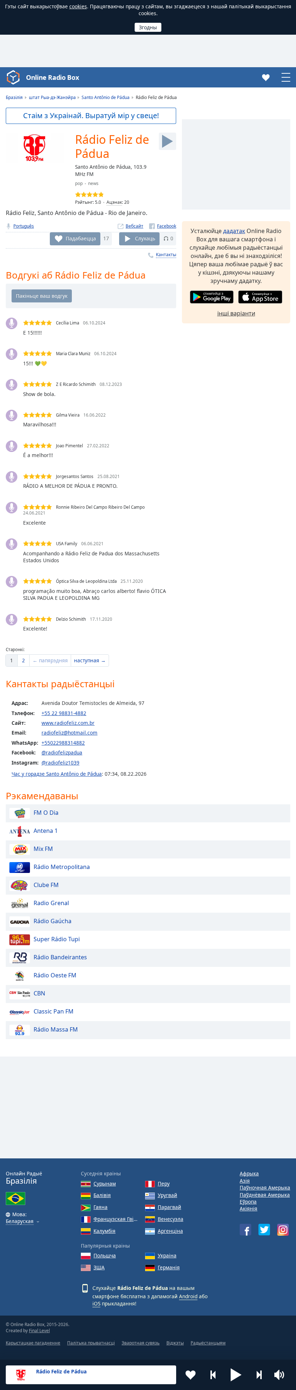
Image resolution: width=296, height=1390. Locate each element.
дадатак (234, 231)
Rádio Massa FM (56, 1030)
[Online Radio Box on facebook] (245, 1229)
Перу (164, 1183)
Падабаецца (81, 238)
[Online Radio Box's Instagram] (283, 1230)
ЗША (99, 1267)
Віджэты (175, 1343)
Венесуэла (170, 1218)
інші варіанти (236, 313)
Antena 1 (46, 831)
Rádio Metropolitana (62, 867)
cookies (78, 6)
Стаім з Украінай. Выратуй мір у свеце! (91, 115)
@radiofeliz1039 (60, 762)
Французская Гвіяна (116, 1218)
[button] (236, 1374)
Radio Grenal (51, 903)
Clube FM (46, 885)
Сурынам (104, 1183)
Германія (169, 1267)
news (93, 183)
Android (188, 1296)
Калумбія (104, 1230)
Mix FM (43, 849)
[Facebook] (162, 226)
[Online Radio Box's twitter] (264, 1229)
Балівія (102, 1195)
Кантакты (166, 254)
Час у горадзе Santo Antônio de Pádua (57, 773)
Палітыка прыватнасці (91, 1343)
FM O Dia (46, 813)
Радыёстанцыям (208, 1343)
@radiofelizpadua (62, 752)
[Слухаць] (167, 141)
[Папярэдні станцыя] (213, 1374)
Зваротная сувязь (141, 1343)
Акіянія (248, 1208)
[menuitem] (11, 660)
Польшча (104, 1255)
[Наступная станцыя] (258, 1374)
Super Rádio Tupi (57, 939)
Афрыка (249, 1173)
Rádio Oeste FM (55, 976)
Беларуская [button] (20, 1221)
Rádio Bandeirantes (60, 957)
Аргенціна (170, 1230)
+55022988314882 (63, 742)
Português (23, 226)
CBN (39, 994)
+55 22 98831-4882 (64, 713)
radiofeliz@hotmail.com (69, 732)
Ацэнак (114, 202)
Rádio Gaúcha (52, 921)
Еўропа (248, 1201)
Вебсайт (134, 226)
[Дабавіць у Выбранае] (190, 1374)
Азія (245, 1180)
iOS (96, 1303)
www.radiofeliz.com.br (68, 722)
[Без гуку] (281, 1374)
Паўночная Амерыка (265, 1187)
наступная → (90, 660)
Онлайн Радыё (24, 1177)
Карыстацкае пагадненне (33, 1343)
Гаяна (100, 1207)
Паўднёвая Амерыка (265, 1194)
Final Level (39, 1330)
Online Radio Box (52, 77)
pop (79, 183)
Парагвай (169, 1207)
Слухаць (145, 238)
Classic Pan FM (54, 1012)
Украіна (167, 1255)
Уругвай (167, 1195)
